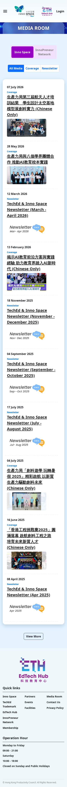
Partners (30, 696)
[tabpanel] (33, 352)
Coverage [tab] (32, 68)
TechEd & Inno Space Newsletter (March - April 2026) (27, 209)
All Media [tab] (16, 68)
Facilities (30, 708)
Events (29, 702)
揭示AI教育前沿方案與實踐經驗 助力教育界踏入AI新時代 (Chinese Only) (31, 262)
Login (60, 11)
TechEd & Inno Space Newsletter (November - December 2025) (31, 316)
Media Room (54, 696)
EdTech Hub (10, 712)
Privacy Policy (55, 708)
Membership (10, 728)
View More (33, 636)
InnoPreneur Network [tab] (44, 52)
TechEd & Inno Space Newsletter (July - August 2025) (27, 422)
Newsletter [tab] (50, 68)
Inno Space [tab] (22, 52)
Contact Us (53, 702)
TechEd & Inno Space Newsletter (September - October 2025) (31, 369)
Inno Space (9, 696)
